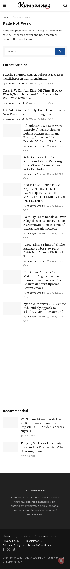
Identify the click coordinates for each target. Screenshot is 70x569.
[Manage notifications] (61, 561)
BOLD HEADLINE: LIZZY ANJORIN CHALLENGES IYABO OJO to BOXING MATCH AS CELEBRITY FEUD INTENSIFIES (44, 193)
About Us (8, 536)
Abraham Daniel (15, 83)
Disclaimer (32, 541)
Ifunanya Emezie (36, 146)
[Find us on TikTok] (14, 550)
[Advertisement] (35, 366)
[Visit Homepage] (35, 5)
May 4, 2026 (56, 146)
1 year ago (29, 435)
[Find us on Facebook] (3, 549)
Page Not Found (21, 17)
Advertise (26, 536)
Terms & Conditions (39, 545)
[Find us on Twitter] (8, 549)
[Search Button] (65, 5)
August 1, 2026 (37, 83)
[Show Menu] (4, 5)
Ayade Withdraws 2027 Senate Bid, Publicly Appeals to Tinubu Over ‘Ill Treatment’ (44, 307)
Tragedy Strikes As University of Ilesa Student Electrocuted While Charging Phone (43, 447)
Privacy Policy (11, 541)
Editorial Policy (12, 545)
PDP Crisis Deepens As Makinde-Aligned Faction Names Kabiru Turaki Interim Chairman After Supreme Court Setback (44, 280)
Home (6, 17)
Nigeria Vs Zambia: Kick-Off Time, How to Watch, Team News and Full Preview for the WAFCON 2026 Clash (33, 94)
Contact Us (46, 536)
